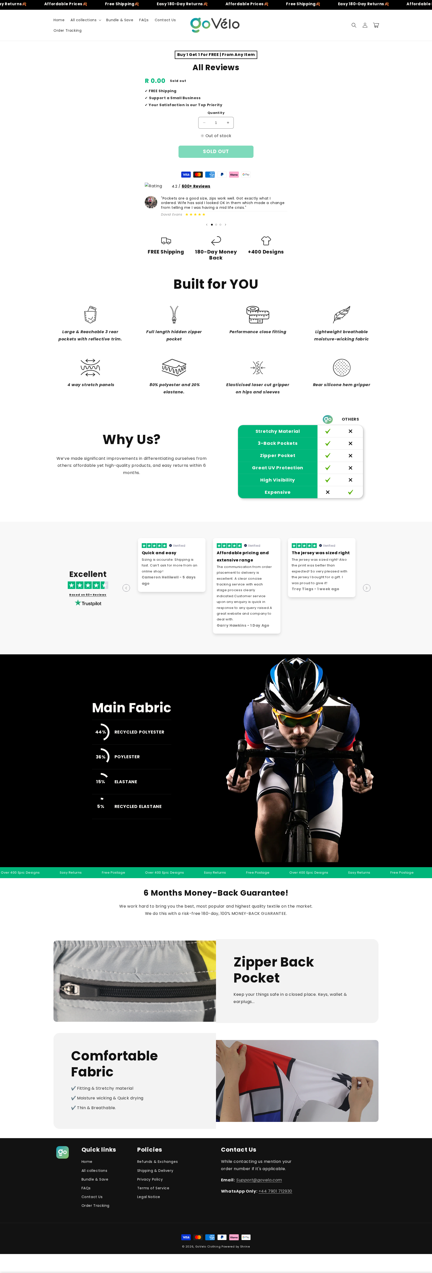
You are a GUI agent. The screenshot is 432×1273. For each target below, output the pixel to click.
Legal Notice (148, 1196)
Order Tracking (96, 1205)
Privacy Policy (150, 1179)
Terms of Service (153, 1188)
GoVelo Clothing (208, 1247)
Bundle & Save (95, 1179)
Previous (126, 588)
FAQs (86, 1188)
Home (87, 1161)
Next (366, 588)
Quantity (216, 112)
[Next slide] (225, 224)
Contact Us (92, 1196)
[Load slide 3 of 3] (220, 225)
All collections (95, 1170)
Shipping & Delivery (155, 1170)
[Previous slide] (206, 224)
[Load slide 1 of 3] (212, 225)
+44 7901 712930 (275, 1191)
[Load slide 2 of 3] (216, 225)
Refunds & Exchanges (157, 1161)
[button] (85, 20)
